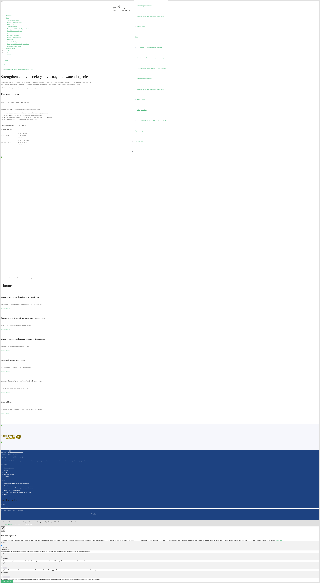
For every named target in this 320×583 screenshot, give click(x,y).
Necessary (5, 547)
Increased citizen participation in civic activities (16, 483)
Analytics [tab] (3, 563)
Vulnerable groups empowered (12, 490)
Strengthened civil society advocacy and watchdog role (18, 486)
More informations (5, 308)
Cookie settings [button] (8, 524)
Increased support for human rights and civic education (18, 488)
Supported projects (9, 474)
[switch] (1, 557)
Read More (279, 540)
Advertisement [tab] (4, 572)
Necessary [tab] (3, 542)
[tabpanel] (160, 551)
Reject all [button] (17, 524)
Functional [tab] (3, 554)
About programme (9, 468)
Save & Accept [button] (7, 581)
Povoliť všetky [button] (29, 524)
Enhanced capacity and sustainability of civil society (17, 492)
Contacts (6, 476)
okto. (94, 514)
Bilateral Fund (8, 494)
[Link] (121, 11)
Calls (5, 472)
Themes (6, 470)
